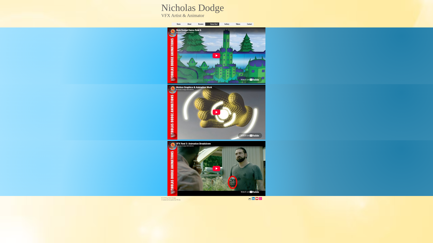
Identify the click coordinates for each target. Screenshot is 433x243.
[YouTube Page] (257, 198)
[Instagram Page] (260, 198)
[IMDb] (249, 198)
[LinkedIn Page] (253, 198)
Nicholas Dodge (192, 7)
